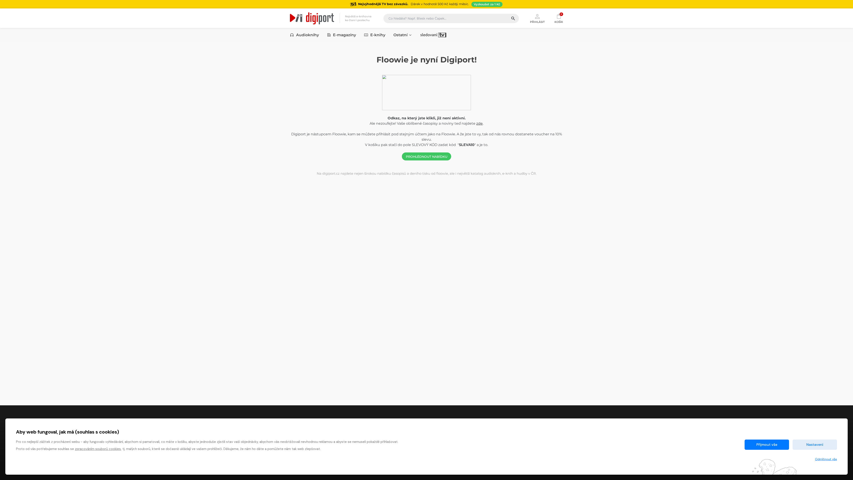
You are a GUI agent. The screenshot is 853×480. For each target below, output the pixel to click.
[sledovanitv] (433, 35)
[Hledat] (515, 18)
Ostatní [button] (400, 35)
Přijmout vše (766, 444)
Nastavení (814, 444)
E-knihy (377, 35)
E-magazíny (344, 35)
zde (479, 123)
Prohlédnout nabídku (426, 157)
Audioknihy (307, 35)
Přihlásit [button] (537, 21)
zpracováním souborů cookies (98, 449)
